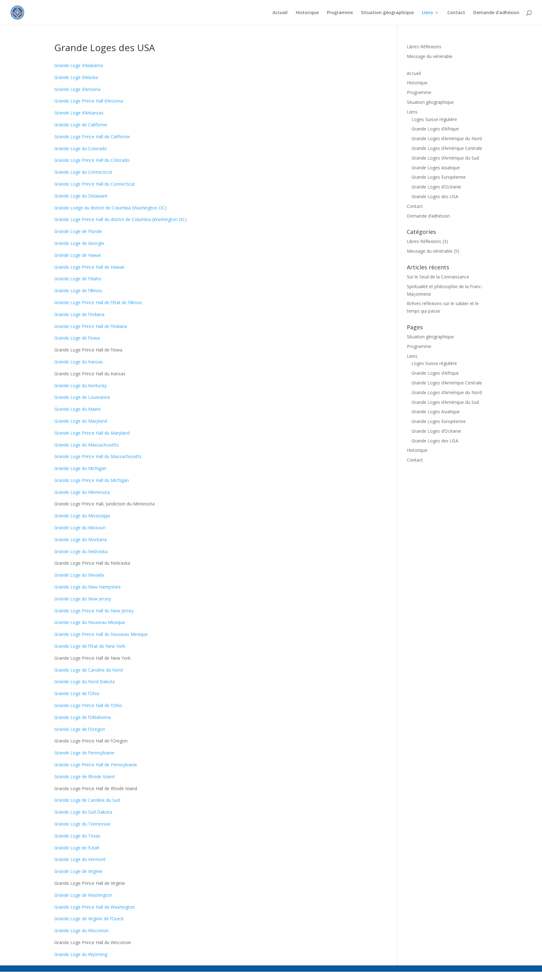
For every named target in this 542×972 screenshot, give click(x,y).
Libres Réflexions (424, 47)
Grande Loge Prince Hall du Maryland (92, 433)
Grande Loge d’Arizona (77, 89)
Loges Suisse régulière (434, 119)
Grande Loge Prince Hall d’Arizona (88, 101)
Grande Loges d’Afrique (435, 129)
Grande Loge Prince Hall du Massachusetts (97, 456)
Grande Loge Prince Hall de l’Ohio (88, 705)
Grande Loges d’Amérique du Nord (447, 138)
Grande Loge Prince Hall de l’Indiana (90, 326)
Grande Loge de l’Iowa (77, 338)
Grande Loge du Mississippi (82, 516)
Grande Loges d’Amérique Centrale (447, 148)
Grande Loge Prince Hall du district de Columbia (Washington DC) (120, 219)
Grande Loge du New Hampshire (87, 587)
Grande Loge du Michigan (80, 468)
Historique (307, 12)
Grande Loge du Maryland (80, 421)
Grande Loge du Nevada (79, 575)
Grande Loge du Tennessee (82, 824)
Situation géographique (387, 12)
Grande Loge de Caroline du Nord (88, 670)
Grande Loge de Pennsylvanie (84, 753)
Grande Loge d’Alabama (78, 65)
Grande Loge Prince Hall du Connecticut (94, 184)
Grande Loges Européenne (439, 177)
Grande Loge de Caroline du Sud (87, 800)
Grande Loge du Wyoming (80, 954)
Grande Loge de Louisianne (82, 397)
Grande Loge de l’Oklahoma (82, 717)
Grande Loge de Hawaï (77, 255)
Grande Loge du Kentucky (80, 385)
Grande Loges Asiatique (436, 168)
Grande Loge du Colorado (80, 148)
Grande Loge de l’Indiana (79, 314)
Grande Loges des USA (435, 196)
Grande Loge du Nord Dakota (84, 681)
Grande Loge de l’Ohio (76, 693)
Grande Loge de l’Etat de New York (89, 646)
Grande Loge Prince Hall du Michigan (91, 480)
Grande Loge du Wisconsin (81, 930)
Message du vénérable (430, 56)
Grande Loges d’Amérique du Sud (445, 158)
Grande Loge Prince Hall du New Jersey (94, 611)
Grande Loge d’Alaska (76, 77)
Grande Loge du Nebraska (81, 551)
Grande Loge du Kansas (78, 362)
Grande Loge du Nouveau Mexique (89, 622)
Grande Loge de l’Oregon (79, 729)
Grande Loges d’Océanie (436, 187)
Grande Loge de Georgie (79, 243)
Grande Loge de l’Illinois (78, 290)
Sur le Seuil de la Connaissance (438, 277)
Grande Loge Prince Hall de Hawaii (89, 267)
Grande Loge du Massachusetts (86, 445)
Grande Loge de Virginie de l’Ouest (89, 919)
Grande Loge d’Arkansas (79, 113)
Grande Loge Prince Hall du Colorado (92, 160)
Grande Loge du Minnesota (82, 492)
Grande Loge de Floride (78, 231)
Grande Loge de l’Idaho (77, 279)
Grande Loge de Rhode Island (84, 776)
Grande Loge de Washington (83, 895)
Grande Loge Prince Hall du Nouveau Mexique (101, 634)
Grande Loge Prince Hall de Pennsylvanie (95, 765)
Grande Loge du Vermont (80, 859)
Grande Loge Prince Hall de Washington (94, 907)
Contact (456, 12)
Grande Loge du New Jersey (82, 599)
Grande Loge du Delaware (81, 196)
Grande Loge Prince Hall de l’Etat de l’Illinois (98, 302)
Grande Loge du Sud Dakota (83, 812)
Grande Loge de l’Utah (76, 848)
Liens (427, 12)
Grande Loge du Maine (77, 409)
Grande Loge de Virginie (78, 871)
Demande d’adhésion (496, 12)
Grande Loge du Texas (77, 836)
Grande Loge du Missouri (79, 528)
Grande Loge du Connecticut (83, 172)
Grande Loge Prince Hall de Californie (92, 137)
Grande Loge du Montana (80, 539)
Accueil (280, 12)
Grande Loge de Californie (80, 125)
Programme (340, 12)
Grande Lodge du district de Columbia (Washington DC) (110, 208)
